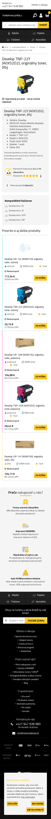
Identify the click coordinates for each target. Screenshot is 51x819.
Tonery (32, 47)
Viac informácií (28, 797)
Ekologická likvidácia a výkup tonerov (25, 675)
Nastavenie (38, 803)
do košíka (40, 277)
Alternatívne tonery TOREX (25, 671)
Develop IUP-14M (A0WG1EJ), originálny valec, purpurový (24, 356)
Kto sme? (26, 696)
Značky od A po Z (26, 643)
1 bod (44, 266)
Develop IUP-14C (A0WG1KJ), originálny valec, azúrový (23, 260)
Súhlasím (12, 803)
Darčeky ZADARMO (26, 668)
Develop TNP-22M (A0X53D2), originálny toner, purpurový (24, 407)
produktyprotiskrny (19, 47)
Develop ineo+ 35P (17, 219)
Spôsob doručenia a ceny (26, 636)
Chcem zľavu (36, 620)
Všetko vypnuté (35, 809)
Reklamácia (26, 651)
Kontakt (26, 711)
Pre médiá (26, 707)
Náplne (15, 33)
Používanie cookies (26, 700)
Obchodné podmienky (26, 703)
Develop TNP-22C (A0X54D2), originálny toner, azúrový (24, 308)
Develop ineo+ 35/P (17, 215)
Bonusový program (26, 647)
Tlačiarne (15, 39)
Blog (26, 683)
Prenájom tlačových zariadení (26, 679)
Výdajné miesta (26, 640)
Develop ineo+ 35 (16, 205)
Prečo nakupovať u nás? (26, 664)
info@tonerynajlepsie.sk (28, 733)
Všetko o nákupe (39, 5)
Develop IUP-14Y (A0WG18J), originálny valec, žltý (23, 458)
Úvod (6, 47)
